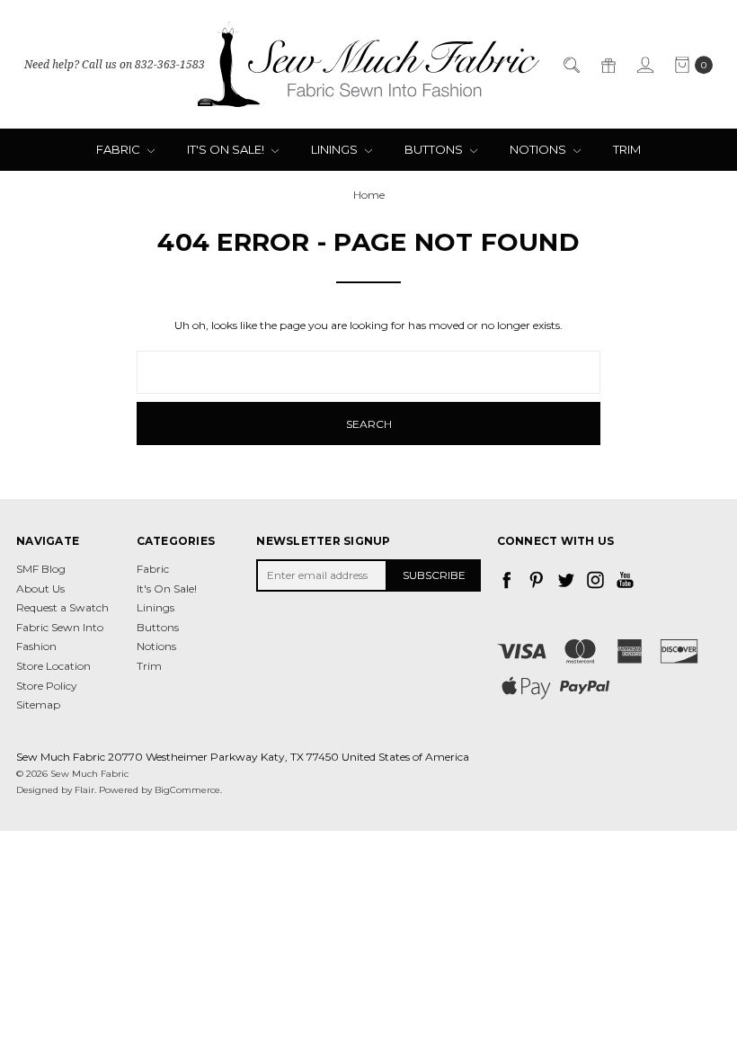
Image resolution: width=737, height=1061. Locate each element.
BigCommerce (187, 790)
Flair (84, 790)
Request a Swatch (62, 607)
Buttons (435, 149)
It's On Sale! (227, 149)
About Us (40, 588)
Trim (627, 149)
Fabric (119, 149)
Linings (335, 149)
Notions (539, 149)
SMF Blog (41, 568)
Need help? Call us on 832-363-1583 (114, 64)
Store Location (53, 666)
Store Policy (46, 685)
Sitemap (38, 704)
